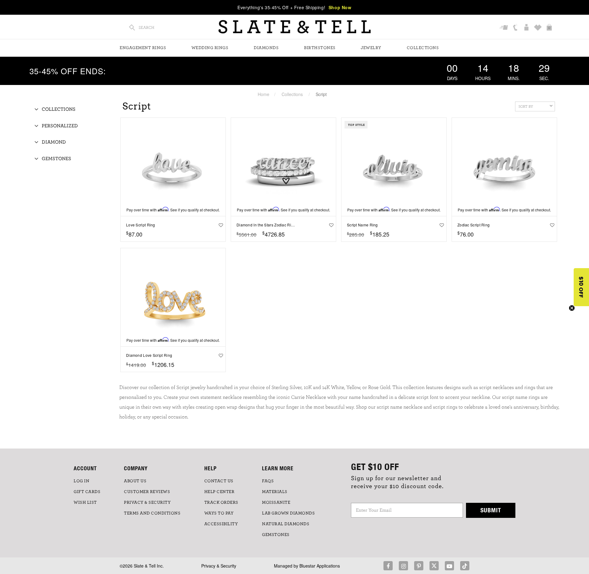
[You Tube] (449, 565)
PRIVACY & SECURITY (147, 502)
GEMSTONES (276, 535)
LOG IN (81, 481)
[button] (581, 287)
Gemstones (56, 158)
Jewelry (371, 48)
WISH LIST (85, 502)
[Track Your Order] (504, 28)
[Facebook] (388, 565)
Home (263, 94)
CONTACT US (218, 481)
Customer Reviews (147, 492)
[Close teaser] (572, 308)
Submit (490, 510)
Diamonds (266, 48)
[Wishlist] (538, 28)
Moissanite (276, 502)
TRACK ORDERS (221, 502)
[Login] (527, 28)
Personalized (60, 125)
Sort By (525, 106)
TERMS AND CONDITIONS (152, 513)
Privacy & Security (218, 566)
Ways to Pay (219, 513)
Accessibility (221, 524)
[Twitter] (434, 565)
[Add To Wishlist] (219, 225)
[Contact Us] (516, 28)
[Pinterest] (418, 565)
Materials (274, 492)
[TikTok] (464, 565)
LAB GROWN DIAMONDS (288, 513)
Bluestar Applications (319, 566)
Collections (423, 48)
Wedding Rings (210, 48)
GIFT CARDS (87, 492)
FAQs (268, 481)
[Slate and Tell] (294, 26)
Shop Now (340, 7)
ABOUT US (135, 481)
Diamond (54, 142)
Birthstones (320, 48)
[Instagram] (403, 565)
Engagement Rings (143, 48)
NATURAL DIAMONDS (285, 524)
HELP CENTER (219, 492)
